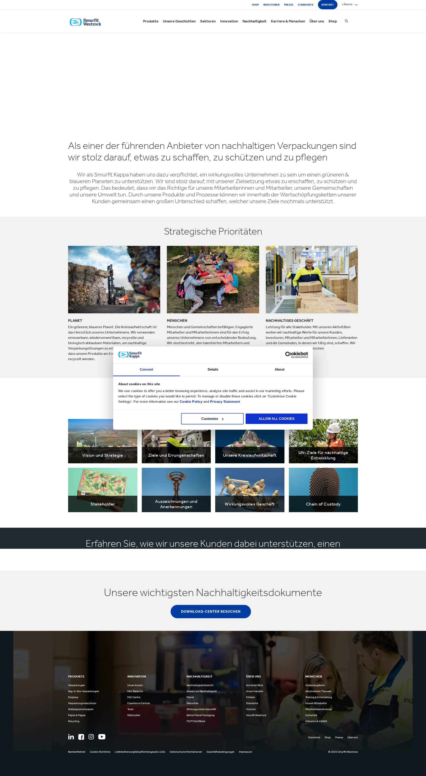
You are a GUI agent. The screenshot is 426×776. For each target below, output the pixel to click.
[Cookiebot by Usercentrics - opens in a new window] (288, 354)
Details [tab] (213, 369)
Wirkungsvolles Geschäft (201, 709)
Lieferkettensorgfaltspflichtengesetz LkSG (140, 751)
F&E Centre (133, 697)
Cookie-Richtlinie (100, 751)
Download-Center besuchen (211, 611)
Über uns (317, 21)
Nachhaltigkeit (254, 21)
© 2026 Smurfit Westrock (343, 751)
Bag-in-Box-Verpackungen (83, 691)
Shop (255, 4)
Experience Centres (138, 703)
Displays (73, 697)
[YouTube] (101, 736)
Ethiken (250, 697)
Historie (251, 709)
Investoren (271, 4)
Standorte (306, 4)
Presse (288, 4)
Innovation (229, 21)
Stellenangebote (315, 685)
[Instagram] (91, 736)
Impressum (245, 751)
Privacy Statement (224, 402)
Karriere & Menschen (288, 21)
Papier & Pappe (76, 715)
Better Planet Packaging (201, 715)
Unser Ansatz (135, 685)
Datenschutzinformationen (186, 751)
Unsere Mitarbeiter (316, 703)
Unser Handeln (254, 691)
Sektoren (208, 21)
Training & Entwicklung (318, 697)
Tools (130, 709)
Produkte (150, 21)
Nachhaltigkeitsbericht (200, 685)
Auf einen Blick (254, 685)
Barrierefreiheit (76, 751)
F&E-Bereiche (135, 691)
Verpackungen (76, 685)
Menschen (193, 703)
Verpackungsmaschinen (82, 703)
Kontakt (327, 4)
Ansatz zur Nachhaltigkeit (202, 691)
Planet (190, 697)
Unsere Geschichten (179, 21)
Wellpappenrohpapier (80, 709)
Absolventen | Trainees (318, 691)
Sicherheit (311, 715)
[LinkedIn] (71, 736)
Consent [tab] (146, 369)
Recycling (73, 721)
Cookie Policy (191, 402)
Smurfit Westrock (256, 715)
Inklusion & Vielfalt (316, 721)
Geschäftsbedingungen (221, 751)
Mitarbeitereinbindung (318, 709)
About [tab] (279, 369)
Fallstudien (133, 715)
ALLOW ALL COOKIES (276, 419)
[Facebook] (81, 737)
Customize (209, 419)
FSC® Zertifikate (196, 721)
